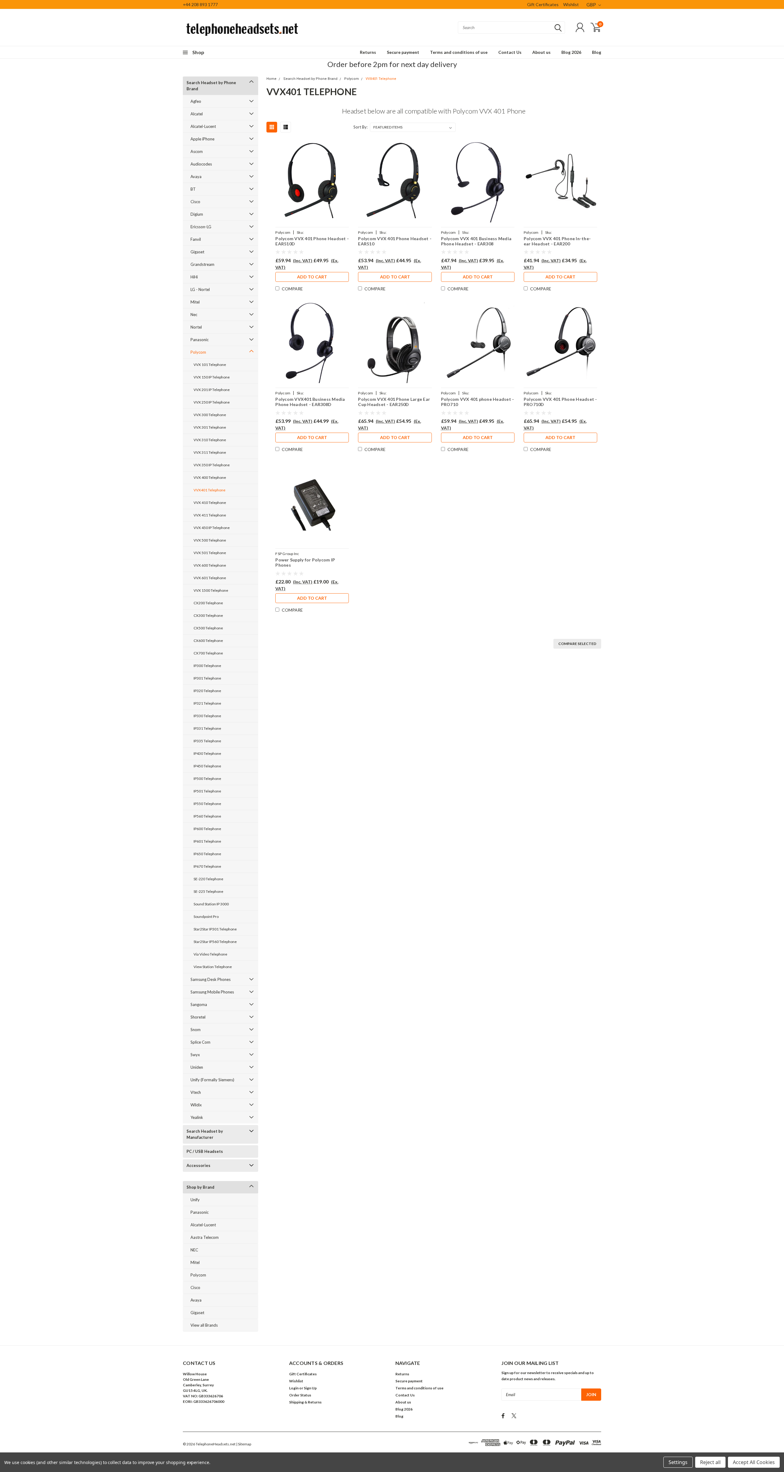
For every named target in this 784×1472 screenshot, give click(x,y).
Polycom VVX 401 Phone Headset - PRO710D (560, 402)
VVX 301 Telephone (210, 427)
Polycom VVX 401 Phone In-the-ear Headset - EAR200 (557, 241)
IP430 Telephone (207, 753)
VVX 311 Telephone (210, 452)
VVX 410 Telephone (210, 502)
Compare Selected (577, 643)
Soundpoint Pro (206, 916)
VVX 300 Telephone (210, 414)
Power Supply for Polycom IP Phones (305, 562)
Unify (195, 1199)
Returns (368, 52)
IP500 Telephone (207, 778)
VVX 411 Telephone (210, 515)
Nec (193, 314)
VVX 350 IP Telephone (212, 465)
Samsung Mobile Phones (212, 991)
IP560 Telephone (207, 816)
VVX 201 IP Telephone (212, 389)
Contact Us (510, 52)
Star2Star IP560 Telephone (215, 941)
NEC (194, 1249)
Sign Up (310, 1388)
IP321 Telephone (207, 703)
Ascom (196, 151)
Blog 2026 (571, 52)
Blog (596, 52)
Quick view (312, 181)
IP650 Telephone (207, 854)
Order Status (300, 1395)
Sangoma (198, 1004)
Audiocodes (201, 164)
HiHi (194, 276)
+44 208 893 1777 (200, 4)
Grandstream (202, 264)
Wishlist (571, 4)
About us (541, 52)
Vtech (195, 1092)
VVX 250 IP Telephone (212, 402)
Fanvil (195, 239)
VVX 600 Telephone (210, 565)
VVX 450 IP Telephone (212, 527)
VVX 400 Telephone (210, 477)
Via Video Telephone (210, 954)
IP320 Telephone (207, 690)
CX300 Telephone (208, 615)
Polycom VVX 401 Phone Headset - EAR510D (312, 241)
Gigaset (197, 251)
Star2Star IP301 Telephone (215, 929)
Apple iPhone (202, 138)
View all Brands (204, 1325)
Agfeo (195, 101)
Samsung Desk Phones (210, 979)
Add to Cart (312, 276)
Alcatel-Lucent (203, 126)
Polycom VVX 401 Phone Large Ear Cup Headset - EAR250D (394, 402)
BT (193, 189)
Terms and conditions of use (459, 52)
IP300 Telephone (207, 665)
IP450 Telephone (207, 766)
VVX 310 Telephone (210, 440)
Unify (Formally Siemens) (212, 1079)
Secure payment (403, 52)
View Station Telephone (213, 966)
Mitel (195, 302)
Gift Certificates (543, 4)
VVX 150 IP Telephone (212, 377)
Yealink (196, 1117)
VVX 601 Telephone (210, 578)
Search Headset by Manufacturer (205, 1134)
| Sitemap (243, 1444)
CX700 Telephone (208, 653)
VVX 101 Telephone (210, 364)
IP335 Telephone (207, 741)
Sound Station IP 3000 (211, 904)
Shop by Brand (200, 1187)
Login (294, 1388)
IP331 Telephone (207, 728)
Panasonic (199, 339)
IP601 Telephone (207, 841)
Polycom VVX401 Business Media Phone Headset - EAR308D (310, 402)
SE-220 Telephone (208, 879)
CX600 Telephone (208, 640)
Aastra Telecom (204, 1237)
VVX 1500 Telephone (211, 590)
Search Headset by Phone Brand (211, 85)
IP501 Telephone (207, 791)
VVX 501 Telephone (210, 552)
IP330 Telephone (207, 716)
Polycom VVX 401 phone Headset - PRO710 (477, 402)
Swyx (195, 1054)
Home (271, 79)
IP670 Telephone (207, 866)
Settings (678, 1462)
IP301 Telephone (207, 678)
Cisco (195, 201)
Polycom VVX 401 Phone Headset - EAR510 (395, 241)
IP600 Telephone (207, 828)
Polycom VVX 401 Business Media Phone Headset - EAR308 (476, 241)
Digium (196, 214)
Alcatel (196, 113)
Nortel (196, 327)
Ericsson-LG (200, 226)
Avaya (196, 176)
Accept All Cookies (754, 1462)
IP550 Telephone (207, 803)
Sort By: (360, 127)
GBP (591, 4)
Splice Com (200, 1042)
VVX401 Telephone (209, 490)
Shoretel (197, 1017)
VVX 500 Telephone (210, 540)
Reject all (710, 1462)
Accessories (198, 1165)
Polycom (198, 352)
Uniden (196, 1067)
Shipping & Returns (305, 1402)
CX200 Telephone (208, 603)
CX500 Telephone (208, 628)
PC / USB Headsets (205, 1151)
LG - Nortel (200, 289)
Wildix (196, 1104)
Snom (195, 1029)
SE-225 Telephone (208, 891)
